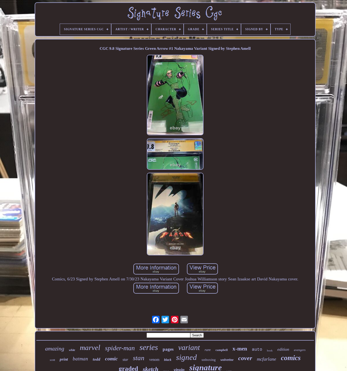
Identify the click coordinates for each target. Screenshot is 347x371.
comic (111, 359)
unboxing (209, 360)
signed (186, 357)
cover (245, 358)
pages (168, 349)
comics (291, 358)
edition (283, 349)
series (149, 347)
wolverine (226, 360)
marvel (90, 347)
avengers (299, 350)
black (167, 360)
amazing (54, 349)
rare (208, 350)
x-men (240, 349)
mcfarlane (266, 359)
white (72, 350)
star (125, 360)
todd (96, 359)
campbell (222, 350)
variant (189, 347)
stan (138, 358)
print (64, 359)
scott (52, 360)
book (270, 350)
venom (154, 360)
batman (80, 359)
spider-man (120, 348)
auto (257, 349)
